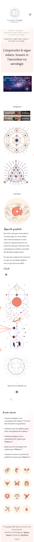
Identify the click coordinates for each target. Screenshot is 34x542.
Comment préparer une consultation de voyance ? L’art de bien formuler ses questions (17, 421)
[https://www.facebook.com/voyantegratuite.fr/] (17, 392)
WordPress (24, 535)
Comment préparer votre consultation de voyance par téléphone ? (15, 439)
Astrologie (19, 30)
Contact (17, 539)
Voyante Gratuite (21, 527)
